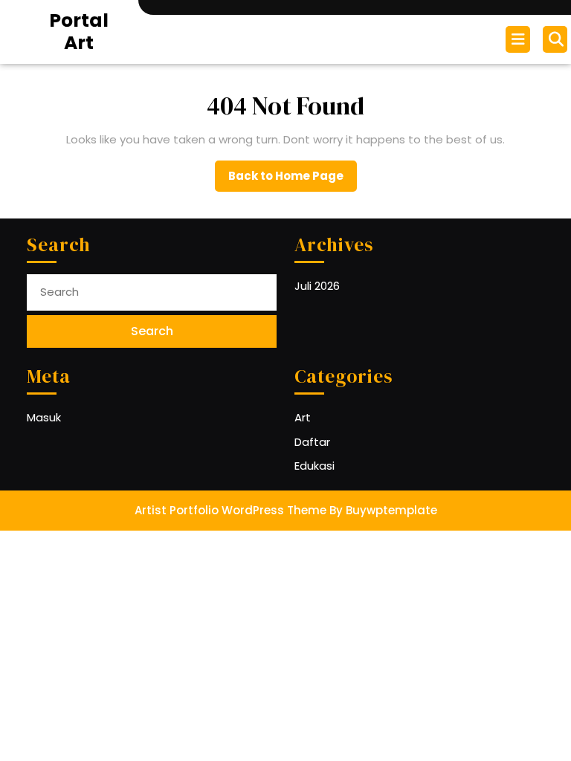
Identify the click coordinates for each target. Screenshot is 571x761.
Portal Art (79, 31)
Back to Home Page (292, 179)
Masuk (44, 417)
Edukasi (314, 465)
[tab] (520, 39)
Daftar (312, 442)
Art (302, 417)
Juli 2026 (317, 286)
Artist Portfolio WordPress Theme (230, 510)
